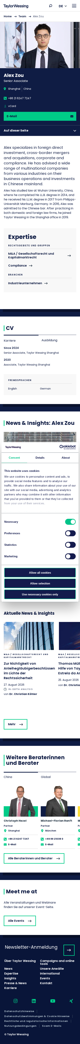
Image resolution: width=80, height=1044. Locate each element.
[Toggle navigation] (74, 5)
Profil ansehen (21, 816)
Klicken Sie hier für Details (29, 659)
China (27, 89)
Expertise (11, 973)
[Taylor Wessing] (16, 6)
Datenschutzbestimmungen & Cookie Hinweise (37, 1016)
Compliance (17, 266)
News (8, 969)
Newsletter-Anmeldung (31, 947)
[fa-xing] (68, 1001)
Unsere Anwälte (52, 969)
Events (45, 978)
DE (61, 6)
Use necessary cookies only (40, 594)
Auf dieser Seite (16, 130)
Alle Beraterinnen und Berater (30, 858)
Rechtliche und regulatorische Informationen (36, 1021)
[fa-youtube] (49, 1001)
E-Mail (12, 116)
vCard (12, 106)
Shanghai (14, 89)
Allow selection (40, 583)
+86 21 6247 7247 (19, 98)
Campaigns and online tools (57, 962)
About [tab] (66, 457)
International (50, 973)
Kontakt (46, 983)
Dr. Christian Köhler (23, 694)
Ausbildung (49, 340)
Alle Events (16, 921)
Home (8, 16)
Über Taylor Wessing (20, 961)
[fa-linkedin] (30, 1001)
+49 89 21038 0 (54, 838)
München (50, 830)
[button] (50, 5)
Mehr (12, 724)
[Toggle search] (50, 5)
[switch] (70, 533)
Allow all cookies (40, 572)
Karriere (10, 340)
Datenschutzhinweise (19, 1011)
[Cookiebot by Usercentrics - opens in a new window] (59, 447)
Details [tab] (40, 457)
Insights (10, 978)
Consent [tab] (14, 457)
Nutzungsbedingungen (20, 1025)
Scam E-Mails (51, 1025)
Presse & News (15, 983)
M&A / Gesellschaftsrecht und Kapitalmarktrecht (31, 256)
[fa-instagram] (12, 1001)
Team (22, 16)
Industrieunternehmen (25, 283)
